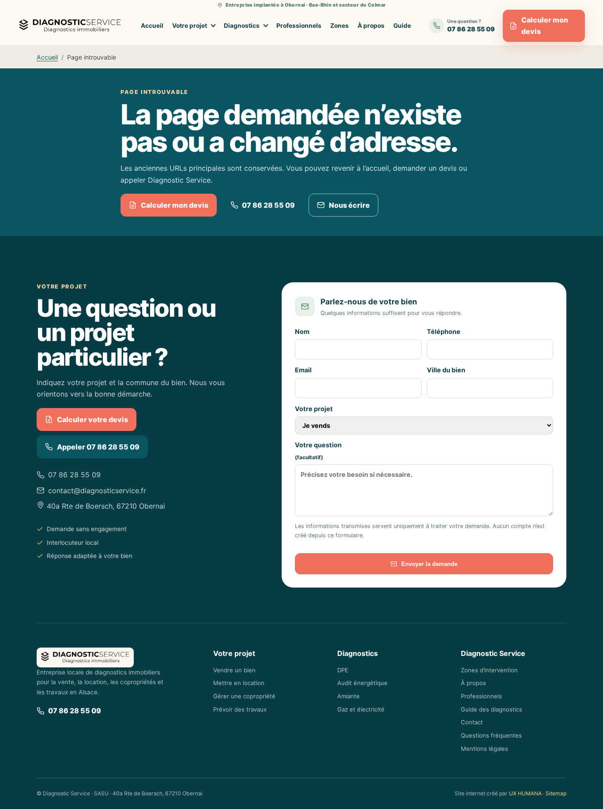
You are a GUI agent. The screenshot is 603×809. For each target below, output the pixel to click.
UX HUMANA (525, 793)
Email (303, 370)
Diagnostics (242, 25)
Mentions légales (484, 748)
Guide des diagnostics (491, 709)
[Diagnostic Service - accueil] (72, 26)
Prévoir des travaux (240, 709)
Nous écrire (349, 205)
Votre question (318, 451)
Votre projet (189, 25)
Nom (302, 331)
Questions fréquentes (491, 735)
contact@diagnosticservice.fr (97, 490)
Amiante (348, 696)
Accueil (152, 25)
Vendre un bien (234, 670)
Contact (472, 722)
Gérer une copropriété (244, 696)
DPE (342, 670)
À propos (371, 25)
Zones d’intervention (489, 670)
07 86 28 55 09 (268, 205)
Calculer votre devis (92, 419)
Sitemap (556, 793)
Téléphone (443, 331)
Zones (339, 25)
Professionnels (298, 25)
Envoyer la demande (429, 564)
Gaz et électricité (360, 709)
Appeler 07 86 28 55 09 (98, 446)
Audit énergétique (362, 682)
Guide (402, 25)
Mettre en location (238, 682)
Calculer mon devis (544, 25)
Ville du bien (446, 370)
